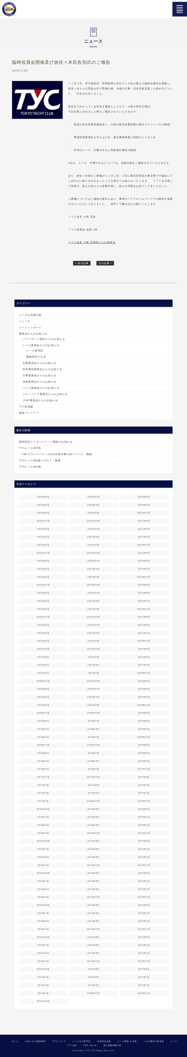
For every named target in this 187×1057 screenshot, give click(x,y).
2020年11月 (43, 681)
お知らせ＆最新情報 (35, 1041)
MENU (179, 9)
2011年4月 (43, 985)
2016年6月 (93, 817)
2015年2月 (144, 857)
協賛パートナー (29, 412)
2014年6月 (93, 881)
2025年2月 (43, 545)
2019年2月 (43, 737)
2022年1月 (93, 641)
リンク (173, 1041)
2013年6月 (93, 913)
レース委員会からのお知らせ (41, 345)
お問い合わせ (90, 1045)
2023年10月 (93, 585)
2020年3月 (144, 697)
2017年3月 (94, 793)
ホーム (15, 1041)
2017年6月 (94, 785)
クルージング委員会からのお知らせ (45, 394)
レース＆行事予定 (81, 1041)
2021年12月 (143, 641)
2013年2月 (144, 921)
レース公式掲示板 (30, 314)
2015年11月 (143, 833)
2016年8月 (144, 809)
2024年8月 (43, 561)
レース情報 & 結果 (127, 1041)
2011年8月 (144, 969)
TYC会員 (72, 1045)
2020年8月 (43, 689)
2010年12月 (93, 993)
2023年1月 (93, 609)
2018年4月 (93, 761)
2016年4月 (43, 825)
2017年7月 (43, 785)
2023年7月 (93, 593)
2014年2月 (144, 889)
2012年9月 (93, 937)
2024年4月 (93, 569)
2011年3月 (93, 985)
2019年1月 (93, 737)
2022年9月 (144, 617)
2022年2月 (43, 641)
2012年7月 (43, 945)
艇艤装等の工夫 (36, 356)
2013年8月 (144, 905)
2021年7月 (94, 657)
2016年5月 (144, 817)
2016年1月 (43, 833)
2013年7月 (43, 913)
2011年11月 (144, 961)
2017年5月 (144, 785)
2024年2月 (43, 577)
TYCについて (59, 1041)
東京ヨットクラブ (28, 9)
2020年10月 (93, 681)
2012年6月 (93, 945)
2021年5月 (43, 665)
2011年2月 (144, 985)
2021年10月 (93, 649)
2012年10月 (43, 937)
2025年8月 (43, 529)
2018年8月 (43, 753)
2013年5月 (144, 913)
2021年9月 (144, 649)
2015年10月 (43, 841)
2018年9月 (144, 745)
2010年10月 (43, 1001)
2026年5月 (43, 505)
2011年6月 (93, 977)
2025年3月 (144, 537)
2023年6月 (144, 593)
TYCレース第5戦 (30, 447)
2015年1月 (43, 865)
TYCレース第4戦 (30, 466)
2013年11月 (143, 897)
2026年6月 (144, 497)
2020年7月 (93, 689)
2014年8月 (144, 873)
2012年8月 (144, 937)
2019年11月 (43, 713)
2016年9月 (93, 809)
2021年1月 (93, 673)
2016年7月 (43, 817)
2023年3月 (144, 601)
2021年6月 (144, 657)
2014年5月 (144, 881)
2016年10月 (43, 809)
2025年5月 (43, 537)
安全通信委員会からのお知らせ (42, 369)
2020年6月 (144, 689)
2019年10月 (93, 713)
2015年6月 (93, 849)
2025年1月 (93, 545)
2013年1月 (43, 929)
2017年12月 (143, 769)
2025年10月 (93, 521)
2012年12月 (93, 929)
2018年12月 (143, 737)
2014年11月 (143, 865)
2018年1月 (93, 769)
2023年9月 (144, 585)
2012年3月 (93, 953)
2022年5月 (43, 633)
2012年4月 (43, 953)
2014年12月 (93, 865)
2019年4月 (93, 729)
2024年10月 (93, 553)
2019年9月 (144, 713)
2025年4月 (93, 537)
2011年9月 (93, 969)
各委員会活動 (104, 1041)
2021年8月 (43, 657)
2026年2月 (43, 513)
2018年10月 (93, 745)
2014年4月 (43, 889)
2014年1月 (43, 897)
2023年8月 (43, 593)
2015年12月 (93, 833)
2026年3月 (144, 505)
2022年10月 (93, 617)
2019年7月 (94, 721)
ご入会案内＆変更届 (153, 1041)
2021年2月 (43, 673)
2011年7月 (43, 977)
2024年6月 (144, 561)
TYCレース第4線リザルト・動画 (40, 460)
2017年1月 (43, 801)
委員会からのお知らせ (33, 333)
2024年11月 (43, 553)
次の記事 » (105, 263)
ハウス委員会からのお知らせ (41, 387)
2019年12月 (143, 705)
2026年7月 (93, 497)
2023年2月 (43, 609)
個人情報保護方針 (112, 1045)
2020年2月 (43, 705)
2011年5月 (144, 977)
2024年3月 (144, 569)
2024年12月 (143, 545)
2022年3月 (144, 633)
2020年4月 (93, 697)
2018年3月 (144, 761)
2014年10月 (43, 873)
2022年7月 (93, 625)
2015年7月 (43, 849)
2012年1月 (43, 961)
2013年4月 (43, 921)
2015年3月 (93, 857)
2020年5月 (43, 697)
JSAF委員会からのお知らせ (40, 400)
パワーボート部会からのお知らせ (44, 338)
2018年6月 (144, 753)
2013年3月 (93, 921)
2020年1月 (93, 705)
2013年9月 (93, 905)
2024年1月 (93, 577)
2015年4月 (43, 857)
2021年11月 (43, 649)
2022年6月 (144, 625)
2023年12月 (143, 577)
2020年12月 (143, 673)
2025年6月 (144, 529)
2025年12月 (143, 513)
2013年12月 (93, 897)
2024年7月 (93, 561)
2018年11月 (43, 745)
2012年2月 (144, 953)
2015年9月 (93, 841)
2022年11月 (43, 617)
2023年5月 (43, 601)
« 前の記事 (81, 263)
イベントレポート (30, 327)
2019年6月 (144, 721)
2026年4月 (93, 505)
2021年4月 (93, 665)
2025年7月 (93, 529)
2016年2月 (144, 825)
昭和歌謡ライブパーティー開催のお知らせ (46, 441)
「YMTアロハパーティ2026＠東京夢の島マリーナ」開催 (55, 454)
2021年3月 (144, 665)
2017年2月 (144, 793)
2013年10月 (43, 905)
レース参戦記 (34, 350)
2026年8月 (43, 497)
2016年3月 (93, 825)
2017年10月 (93, 777)
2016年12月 (93, 801)
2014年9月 (93, 873)
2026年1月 (93, 513)
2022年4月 (93, 633)
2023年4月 (93, 601)
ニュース (24, 321)
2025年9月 (144, 521)
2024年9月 (144, 553)
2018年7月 (94, 753)
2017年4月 (43, 793)
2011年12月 (93, 961)
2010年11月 (143, 993)
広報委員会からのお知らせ (40, 362)
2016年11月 (143, 801)
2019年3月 (144, 729)
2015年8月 (144, 841)
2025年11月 (43, 521)
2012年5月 (144, 945)
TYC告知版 (26, 406)
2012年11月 (143, 929)
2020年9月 (144, 681)
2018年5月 (43, 761)
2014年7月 (43, 881)
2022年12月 (143, 609)
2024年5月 (43, 569)
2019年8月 (43, 721)
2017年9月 (144, 777)
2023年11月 (43, 585)
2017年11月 (43, 777)
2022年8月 (43, 625)
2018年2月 (43, 769)
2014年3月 (93, 889)
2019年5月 (43, 729)
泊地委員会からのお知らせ (40, 381)
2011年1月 (43, 993)
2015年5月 (144, 849)
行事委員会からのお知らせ (40, 375)
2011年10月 (43, 969)
